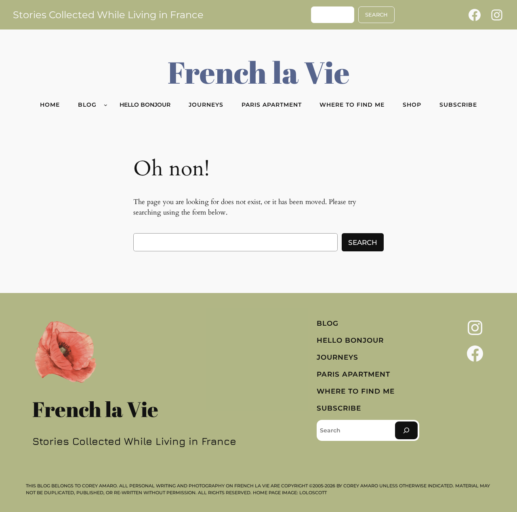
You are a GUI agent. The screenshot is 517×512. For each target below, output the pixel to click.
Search (362, 242)
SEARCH (376, 15)
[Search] (406, 430)
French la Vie (259, 72)
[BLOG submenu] (105, 105)
